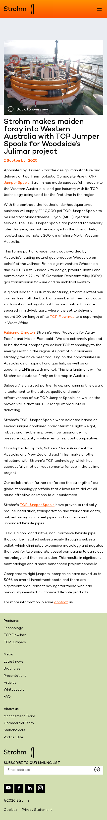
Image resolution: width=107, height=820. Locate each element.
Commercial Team (19, 723)
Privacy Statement (37, 810)
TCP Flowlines (62, 317)
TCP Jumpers (15, 642)
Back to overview (32, 109)
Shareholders (14, 730)
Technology (13, 628)
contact (61, 602)
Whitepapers (14, 690)
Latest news (14, 662)
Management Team (19, 716)
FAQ (7, 697)
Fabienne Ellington (19, 333)
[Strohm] (19, 9)
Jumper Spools (17, 183)
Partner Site (13, 737)
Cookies (10, 810)
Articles (10, 683)
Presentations (15, 676)
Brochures (12, 669)
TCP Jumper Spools (37, 505)
